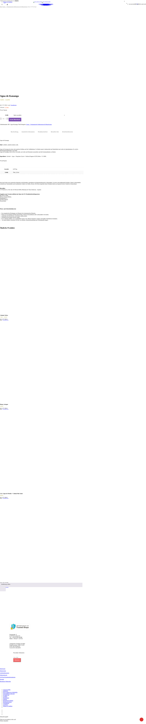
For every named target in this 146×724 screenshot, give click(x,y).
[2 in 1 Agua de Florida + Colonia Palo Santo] (42, 450)
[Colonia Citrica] (42, 272)
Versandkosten (13, 105)
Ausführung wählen (5, 584)
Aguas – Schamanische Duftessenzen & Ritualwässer (15, 6)
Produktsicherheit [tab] (43, 132)
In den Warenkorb (15, 119)
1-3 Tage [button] (7, 107)
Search (16, 0)
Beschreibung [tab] (14, 132)
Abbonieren (17, 660)
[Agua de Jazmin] (42, 539)
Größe (6, 115)
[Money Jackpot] (42, 361)
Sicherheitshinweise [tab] (67, 132)
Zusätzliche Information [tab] (28, 132)
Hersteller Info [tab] (55, 132)
